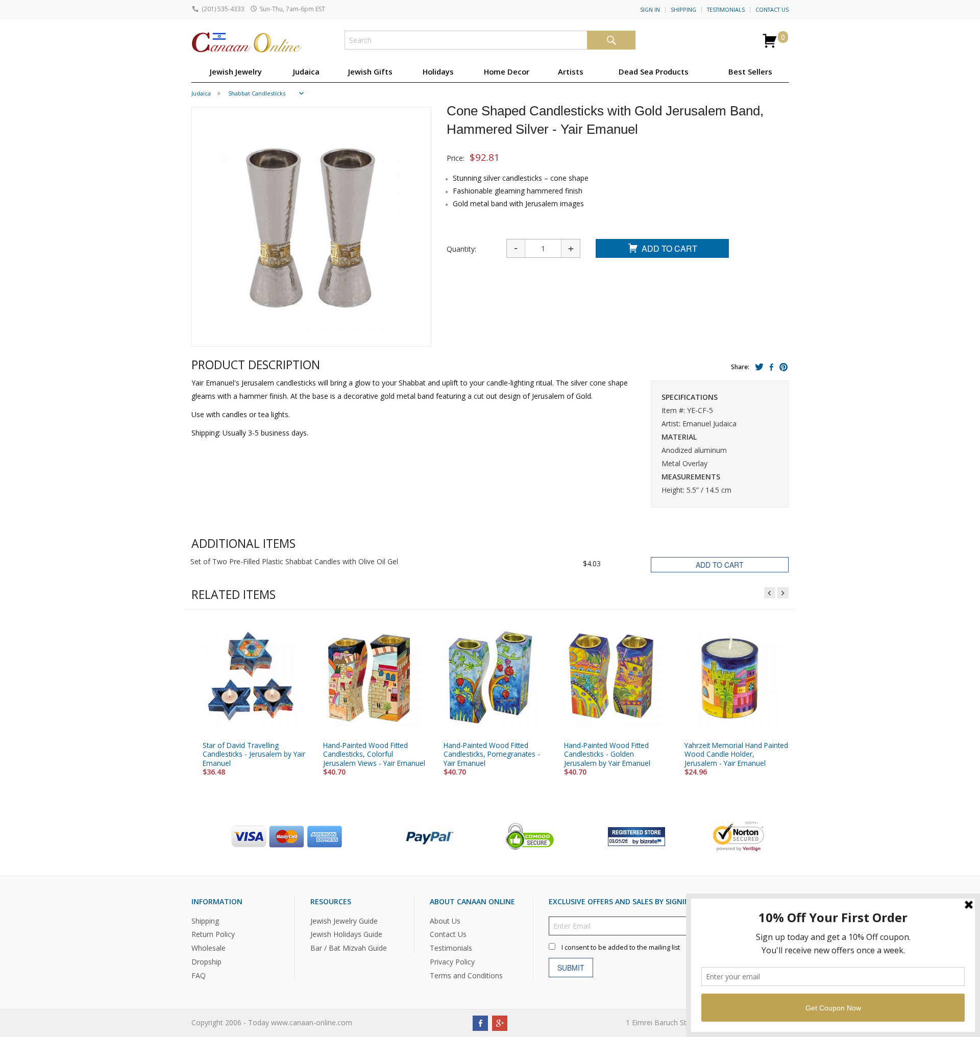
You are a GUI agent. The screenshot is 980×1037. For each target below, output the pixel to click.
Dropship (206, 962)
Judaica (306, 71)
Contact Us (772, 10)
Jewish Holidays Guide (346, 934)
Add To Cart (669, 248)
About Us (445, 920)
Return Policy (213, 934)
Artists (570, 71)
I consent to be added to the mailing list (620, 947)
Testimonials (726, 10)
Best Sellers (750, 71)
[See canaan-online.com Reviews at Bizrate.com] (636, 835)
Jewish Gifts (370, 71)
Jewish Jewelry (236, 71)
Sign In (650, 10)
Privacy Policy (452, 962)
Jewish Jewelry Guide (344, 920)
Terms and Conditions (466, 975)
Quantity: (461, 249)
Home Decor (506, 71)
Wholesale (208, 948)
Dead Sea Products (654, 71)
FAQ (198, 975)
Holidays (438, 71)
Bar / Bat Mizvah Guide (348, 948)
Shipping (683, 10)
